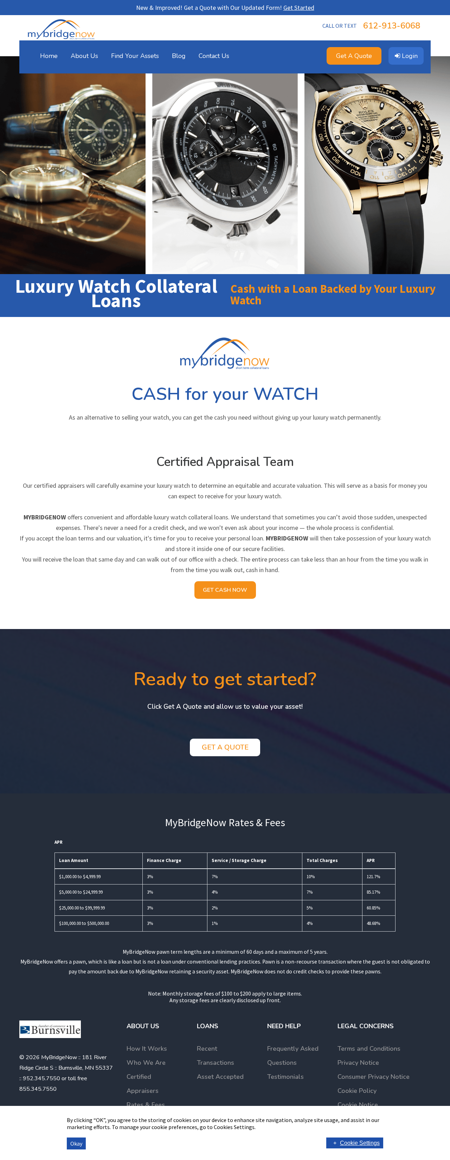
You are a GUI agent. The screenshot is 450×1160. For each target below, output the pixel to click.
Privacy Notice (358, 1062)
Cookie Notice (358, 1105)
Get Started (298, 8)
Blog (179, 56)
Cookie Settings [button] (360, 1143)
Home (49, 56)
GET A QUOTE (225, 747)
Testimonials (285, 1076)
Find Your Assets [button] (135, 56)
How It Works (147, 1048)
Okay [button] (76, 1143)
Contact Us (214, 56)
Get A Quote (354, 56)
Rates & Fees (146, 1105)
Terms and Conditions (369, 1048)
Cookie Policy (357, 1091)
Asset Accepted (220, 1076)
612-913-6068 (371, 25)
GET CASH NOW (225, 590)
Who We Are (146, 1062)
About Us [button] (84, 56)
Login (409, 56)
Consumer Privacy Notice (374, 1076)
